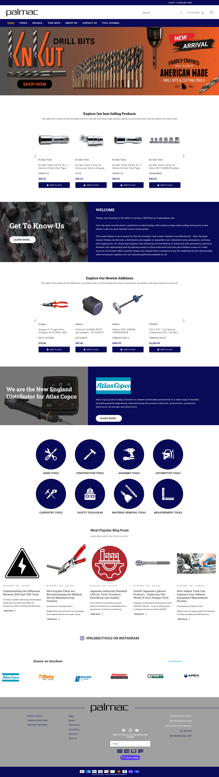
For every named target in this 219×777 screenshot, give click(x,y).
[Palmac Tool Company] (109, 708)
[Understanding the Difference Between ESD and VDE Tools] (22, 563)
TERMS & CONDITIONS (37, 720)
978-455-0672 (186, 731)
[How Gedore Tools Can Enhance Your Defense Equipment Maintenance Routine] (196, 563)
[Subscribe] (147, 744)
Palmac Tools (104, 774)
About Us (71, 23)
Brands (72, 720)
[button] (23, 23)
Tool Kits (54, 23)
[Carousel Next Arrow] (215, 61)
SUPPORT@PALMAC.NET (180, 736)
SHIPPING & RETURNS (37, 725)
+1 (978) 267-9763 (184, 2)
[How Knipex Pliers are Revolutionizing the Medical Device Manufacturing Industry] (66, 563)
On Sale (37, 23)
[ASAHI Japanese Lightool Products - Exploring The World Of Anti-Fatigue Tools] (152, 563)
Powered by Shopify (118, 774)
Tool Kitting (74, 729)
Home (71, 716)
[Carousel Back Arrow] (4, 61)
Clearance (73, 734)
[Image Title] (50, 454)
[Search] (181, 12)
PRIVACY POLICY (34, 716)
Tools (23, 23)
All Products (74, 725)
